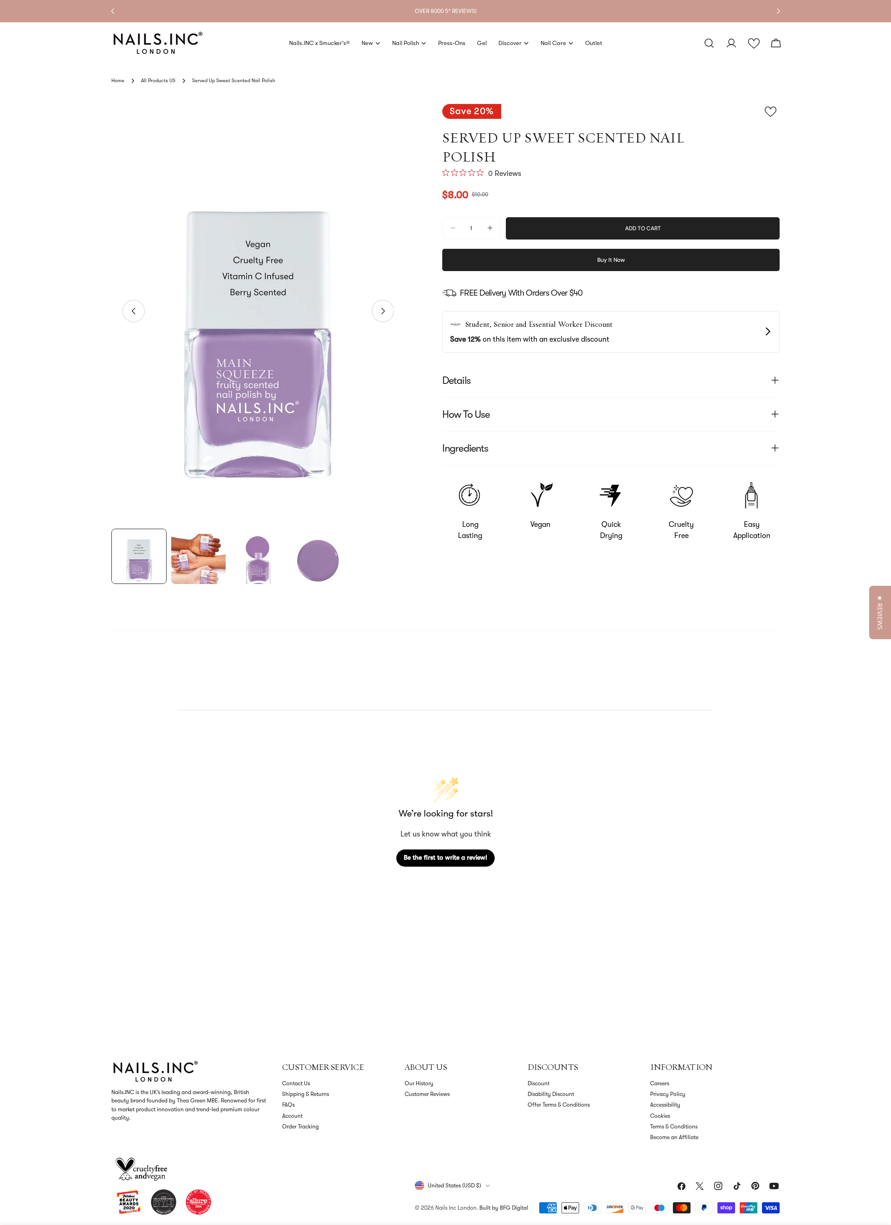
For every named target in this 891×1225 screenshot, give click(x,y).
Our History (419, 1083)
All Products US (158, 81)
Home (117, 81)
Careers (659, 1083)
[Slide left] (134, 311)
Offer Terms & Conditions (559, 1105)
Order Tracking (300, 1126)
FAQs (288, 1105)
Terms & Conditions (673, 1126)
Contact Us (296, 1083)
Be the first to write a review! (445, 857)
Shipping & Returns (305, 1094)
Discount (538, 1083)
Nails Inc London (456, 1208)
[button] (754, 43)
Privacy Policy (667, 1094)
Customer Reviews (427, 1094)
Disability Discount (551, 1094)
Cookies (660, 1116)
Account (292, 1116)
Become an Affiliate (674, 1137)
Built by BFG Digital (503, 1208)
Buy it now (611, 259)
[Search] (709, 43)
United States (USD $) (454, 1185)
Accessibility (665, 1105)
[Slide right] (383, 311)
